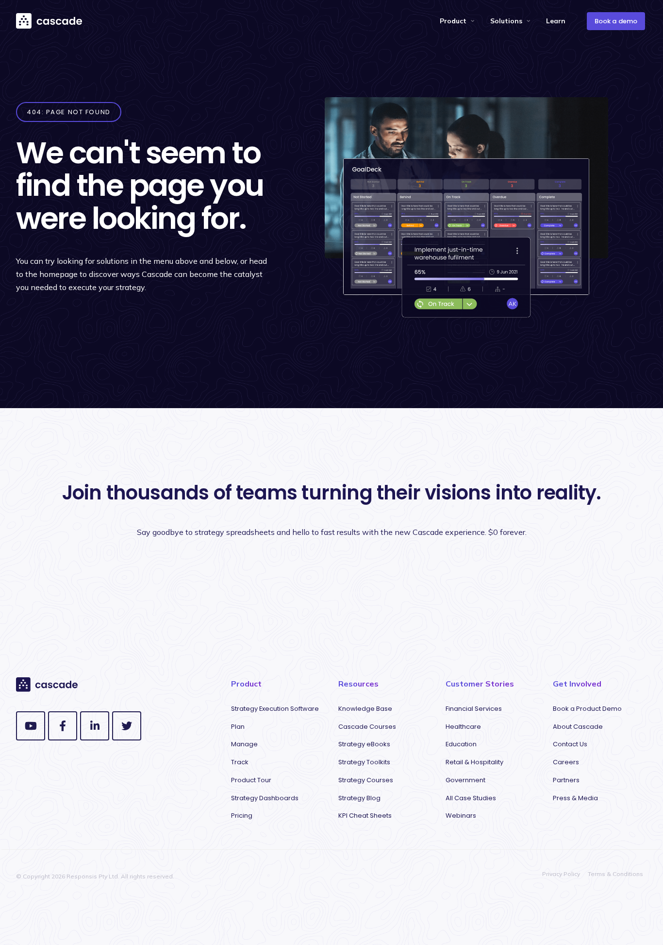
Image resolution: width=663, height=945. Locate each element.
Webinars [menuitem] (461, 815)
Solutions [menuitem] (506, 21)
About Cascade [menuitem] (578, 726)
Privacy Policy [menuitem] (561, 873)
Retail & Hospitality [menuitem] (474, 762)
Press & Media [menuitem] (575, 798)
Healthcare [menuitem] (463, 726)
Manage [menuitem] (244, 744)
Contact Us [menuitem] (570, 744)
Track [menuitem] (240, 762)
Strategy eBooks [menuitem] (364, 744)
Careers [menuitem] (566, 762)
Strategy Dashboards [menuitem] (264, 798)
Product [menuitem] (453, 21)
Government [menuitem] (465, 780)
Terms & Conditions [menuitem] (615, 873)
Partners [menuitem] (566, 780)
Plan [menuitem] (238, 726)
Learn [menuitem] (555, 21)
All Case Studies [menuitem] (471, 798)
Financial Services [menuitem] (474, 708)
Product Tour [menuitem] (251, 780)
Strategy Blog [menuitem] (359, 798)
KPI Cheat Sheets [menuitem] (365, 815)
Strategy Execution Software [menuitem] (275, 708)
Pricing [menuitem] (241, 815)
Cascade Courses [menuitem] (367, 726)
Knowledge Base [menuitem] (365, 708)
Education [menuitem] (461, 744)
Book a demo (616, 21)
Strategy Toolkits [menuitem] (364, 762)
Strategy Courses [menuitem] (365, 780)
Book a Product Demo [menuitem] (587, 708)
